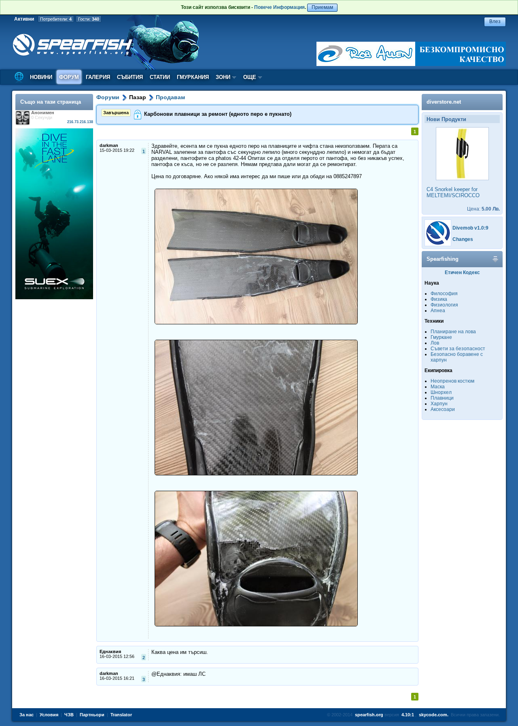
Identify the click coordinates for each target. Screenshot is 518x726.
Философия (444, 293)
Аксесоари (443, 409)
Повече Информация (279, 7)
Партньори (92, 714)
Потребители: (56, 19)
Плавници (442, 398)
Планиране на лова (453, 331)
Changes (462, 239)
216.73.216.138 (80, 122)
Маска (438, 387)
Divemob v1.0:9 (470, 228)
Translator (121, 714)
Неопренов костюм (452, 381)
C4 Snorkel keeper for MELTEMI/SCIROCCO (453, 192)
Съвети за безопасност (458, 348)
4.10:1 (407, 714)
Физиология (444, 305)
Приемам (322, 7)
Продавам (170, 97)
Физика (439, 299)
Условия (49, 714)
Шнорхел (441, 392)
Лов (435, 343)
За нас (26, 714)
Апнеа (438, 310)
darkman (109, 145)
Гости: (88, 19)
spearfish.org (369, 714)
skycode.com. (433, 714)
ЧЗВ (69, 714)
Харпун (439, 404)
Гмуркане (441, 337)
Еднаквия (110, 651)
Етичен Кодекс (462, 272)
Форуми (107, 97)
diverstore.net (444, 102)
